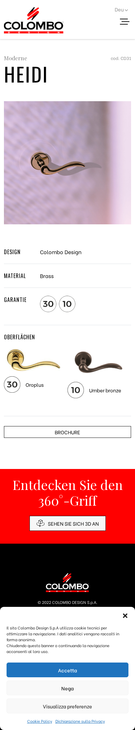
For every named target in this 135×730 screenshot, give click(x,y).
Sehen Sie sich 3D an (73, 523)
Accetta (67, 670)
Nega (67, 688)
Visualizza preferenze (67, 706)
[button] (125, 615)
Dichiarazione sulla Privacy (80, 721)
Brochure (67, 432)
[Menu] (127, 23)
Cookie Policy (39, 721)
